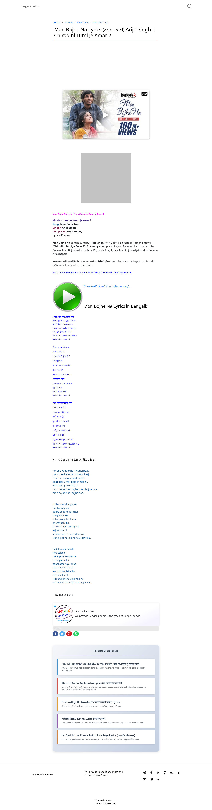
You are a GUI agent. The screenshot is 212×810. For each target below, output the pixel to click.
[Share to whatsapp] (76, 634)
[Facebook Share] (55, 634)
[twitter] (144, 779)
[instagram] (151, 779)
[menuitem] (28, 6)
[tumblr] (151, 773)
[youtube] (172, 773)
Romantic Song (64, 594)
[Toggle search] (190, 6)
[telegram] (144, 773)
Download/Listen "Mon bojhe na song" (106, 286)
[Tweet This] (62, 634)
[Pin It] (69, 634)
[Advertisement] (106, 65)
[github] (158, 779)
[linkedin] (158, 773)
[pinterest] (165, 773)
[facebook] (178, 773)
